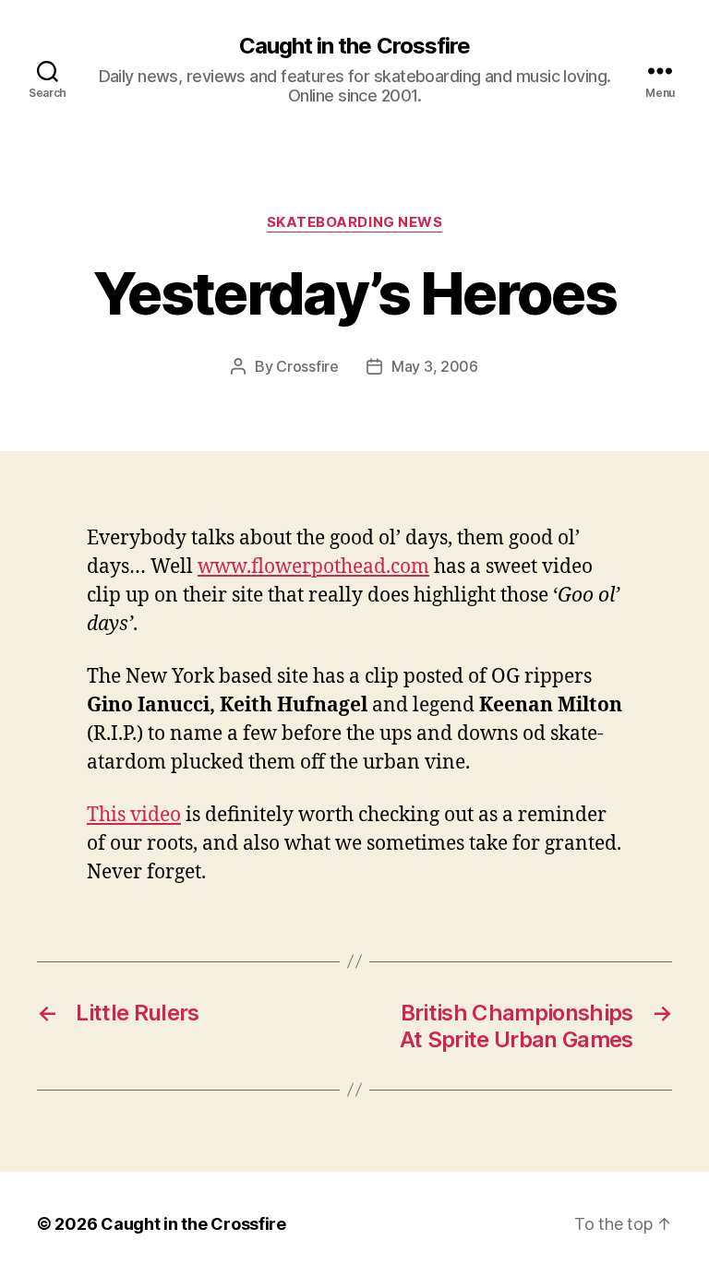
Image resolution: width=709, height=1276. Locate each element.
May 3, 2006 (434, 366)
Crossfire (307, 366)
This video (134, 815)
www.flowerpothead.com (313, 567)
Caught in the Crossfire (354, 46)
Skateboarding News (355, 222)
